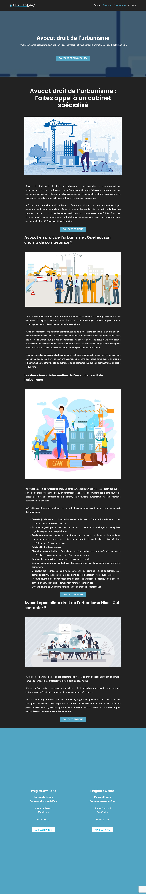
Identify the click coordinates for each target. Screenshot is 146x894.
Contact (132, 5)
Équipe (97, 5)
